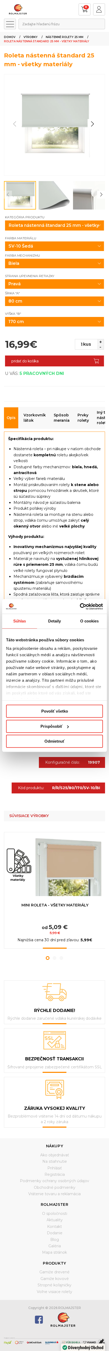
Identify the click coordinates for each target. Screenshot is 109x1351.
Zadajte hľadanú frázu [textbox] (41, 24)
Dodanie (54, 1233)
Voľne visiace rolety (54, 1291)
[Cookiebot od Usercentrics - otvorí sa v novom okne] (80, 606)
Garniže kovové (54, 1278)
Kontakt (54, 1226)
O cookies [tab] (89, 621)
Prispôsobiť (51, 726)
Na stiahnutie (54, 1161)
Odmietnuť (54, 741)
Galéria (54, 1246)
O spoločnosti (54, 1213)
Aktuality (55, 1220)
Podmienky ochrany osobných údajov (54, 1180)
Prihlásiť (54, 1168)
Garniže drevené (54, 1272)
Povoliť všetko (54, 711)
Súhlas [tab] (19, 621)
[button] (92, 123)
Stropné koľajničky (54, 1285)
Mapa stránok (54, 1252)
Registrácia (54, 1174)
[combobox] (62, 24)
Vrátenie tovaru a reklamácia (54, 1193)
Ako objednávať (54, 1155)
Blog (54, 1239)
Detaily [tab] (54, 621)
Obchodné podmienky (54, 1187)
